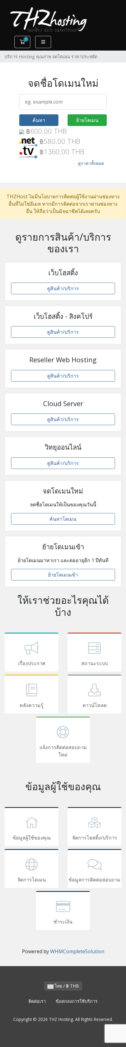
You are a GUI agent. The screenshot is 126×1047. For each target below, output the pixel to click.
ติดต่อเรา (37, 1001)
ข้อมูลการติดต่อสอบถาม (94, 879)
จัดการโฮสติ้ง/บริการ (94, 837)
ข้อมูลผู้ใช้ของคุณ (32, 837)
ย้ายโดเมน (87, 120)
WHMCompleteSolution (77, 951)
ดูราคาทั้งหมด (91, 163)
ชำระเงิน (63, 921)
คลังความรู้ (31, 705)
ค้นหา (38, 120)
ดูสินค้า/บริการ (63, 288)
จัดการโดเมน (31, 879)
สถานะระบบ (94, 663)
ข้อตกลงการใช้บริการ (77, 1001)
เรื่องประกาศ (31, 663)
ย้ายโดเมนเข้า (63, 574)
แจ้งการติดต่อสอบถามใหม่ (63, 751)
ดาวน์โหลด (95, 705)
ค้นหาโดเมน (63, 519)
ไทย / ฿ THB (66, 986)
